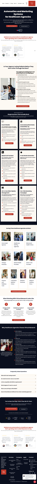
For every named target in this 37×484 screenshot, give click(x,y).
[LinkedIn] (35, 473)
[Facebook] (30, 473)
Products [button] (7, 3)
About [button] (15, 3)
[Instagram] (32, 473)
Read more (4, 51)
